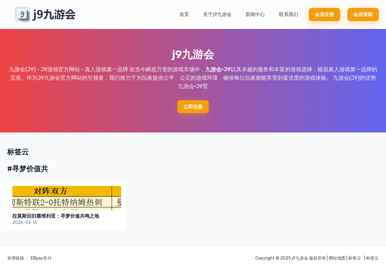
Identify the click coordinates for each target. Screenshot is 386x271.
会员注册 (324, 14)
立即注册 (193, 107)
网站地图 (337, 258)
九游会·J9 (218, 69)
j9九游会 (300, 258)
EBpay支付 (41, 258)
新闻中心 (255, 14)
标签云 (354, 258)
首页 (184, 14)
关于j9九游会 (217, 14)
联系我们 (288, 14)
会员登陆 (363, 14)
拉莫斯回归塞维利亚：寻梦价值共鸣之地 (55, 216)
